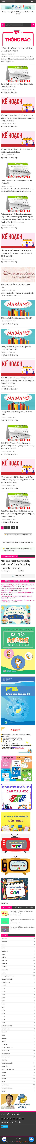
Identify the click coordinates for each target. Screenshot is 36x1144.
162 (13, 528)
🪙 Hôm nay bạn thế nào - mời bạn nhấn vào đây (18, 534)
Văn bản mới (5, 1085)
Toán (3, 1081)
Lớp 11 (3, 994)
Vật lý (3, 1091)
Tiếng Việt (4, 1075)
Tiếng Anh (4, 1072)
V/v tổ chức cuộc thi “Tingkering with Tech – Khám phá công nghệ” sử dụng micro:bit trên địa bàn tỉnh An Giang (17, 480)
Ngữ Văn (4, 1041)
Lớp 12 (3, 998)
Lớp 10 (3, 991)
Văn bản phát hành (7, 1088)
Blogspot (4, 941)
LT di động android (7, 1026)
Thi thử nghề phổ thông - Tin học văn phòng (22, 927)
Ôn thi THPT (5, 1044)
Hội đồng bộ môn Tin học (22, 1142)
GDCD (3, 954)
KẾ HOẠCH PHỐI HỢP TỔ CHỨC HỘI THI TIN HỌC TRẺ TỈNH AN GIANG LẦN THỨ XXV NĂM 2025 (16, 253)
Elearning (4, 951)
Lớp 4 (3, 1007)
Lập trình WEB (6, 982)
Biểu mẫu (4, 938)
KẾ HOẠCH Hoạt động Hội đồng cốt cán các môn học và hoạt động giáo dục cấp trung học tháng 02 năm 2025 (17, 380)
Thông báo (4, 1066)
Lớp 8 (3, 1019)
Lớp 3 (3, 1004)
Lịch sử (4, 985)
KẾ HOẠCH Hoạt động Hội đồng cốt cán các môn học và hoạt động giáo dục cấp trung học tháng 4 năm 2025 (17, 118)
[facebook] (32, 1)
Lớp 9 (3, 1022)
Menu (3, 1035)
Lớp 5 (3, 1010)
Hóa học (4, 966)
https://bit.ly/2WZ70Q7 (8, 976)
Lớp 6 (3, 1013)
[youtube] (34, 1)
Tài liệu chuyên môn (7, 1063)
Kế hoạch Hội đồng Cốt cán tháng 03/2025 (16, 318)
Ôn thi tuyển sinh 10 (7, 1047)
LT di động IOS (5, 1029)
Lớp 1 (3, 988)
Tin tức (4, 1078)
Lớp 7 (3, 1016)
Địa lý (3, 948)
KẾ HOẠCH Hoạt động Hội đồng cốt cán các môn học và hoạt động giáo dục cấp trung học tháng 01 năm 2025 (17, 513)
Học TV (4, 973)
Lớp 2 (3, 1001)
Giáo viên (4, 960)
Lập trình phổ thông (7, 979)
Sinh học (4, 1060)
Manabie (4, 1032)
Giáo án (4, 957)
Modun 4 (4, 1038)
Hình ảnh (4, 963)
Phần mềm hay (5, 1050)
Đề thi (3, 945)
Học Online (5, 970)
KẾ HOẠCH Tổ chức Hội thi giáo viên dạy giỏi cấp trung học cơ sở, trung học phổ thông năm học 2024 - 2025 (17, 446)
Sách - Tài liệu (5, 1057)
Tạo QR (21, 571)
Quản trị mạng (6, 1053)
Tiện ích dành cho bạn (8, 1069)
